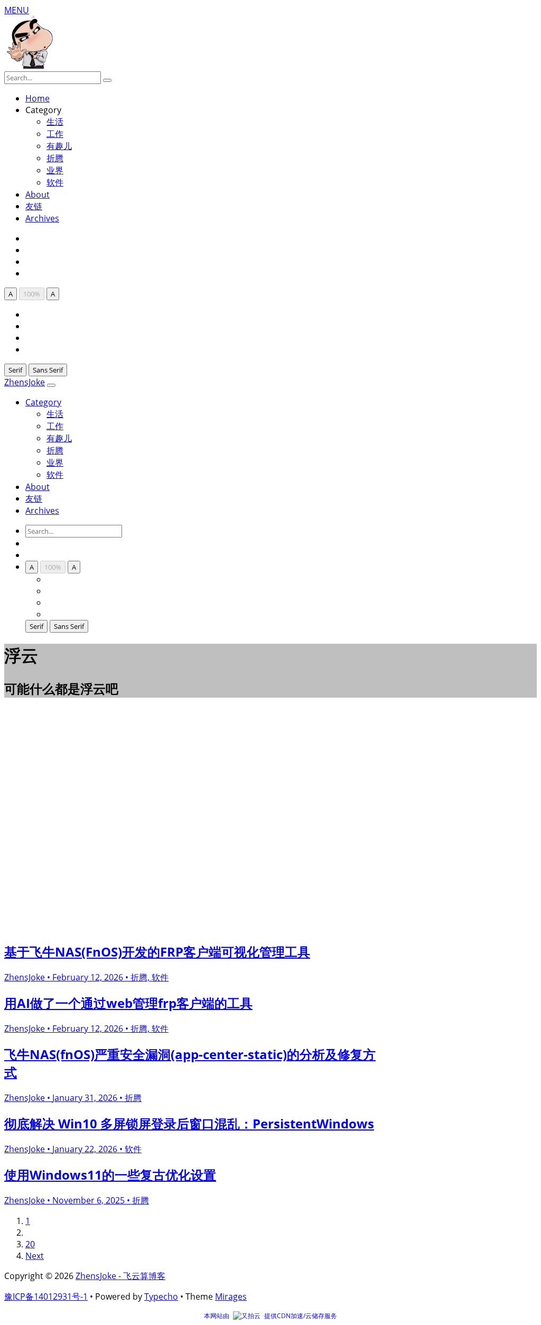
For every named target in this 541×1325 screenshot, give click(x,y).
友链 (33, 206)
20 (30, 1244)
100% (31, 294)
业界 (54, 170)
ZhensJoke (24, 382)
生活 (54, 414)
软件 (54, 182)
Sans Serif (48, 370)
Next (34, 1256)
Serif (15, 370)
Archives (42, 218)
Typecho (161, 1296)
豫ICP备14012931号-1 (46, 1296)
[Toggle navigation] (51, 385)
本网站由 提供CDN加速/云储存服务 (270, 1315)
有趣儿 (59, 146)
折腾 (54, 158)
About (37, 194)
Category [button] (43, 402)
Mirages (231, 1296)
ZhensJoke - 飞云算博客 (120, 1276)
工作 (54, 134)
